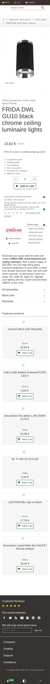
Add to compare (15, 239)
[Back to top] (41, 681)
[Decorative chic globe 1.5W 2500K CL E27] (25, 408)
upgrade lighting (35, 239)
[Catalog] (46, 648)
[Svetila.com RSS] (16, 618)
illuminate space (35, 236)
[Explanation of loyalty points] (44, 209)
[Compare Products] (25, 681)
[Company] (46, 641)
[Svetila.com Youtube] (22, 618)
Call (19, 2)
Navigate (31, 2)
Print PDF (15, 243)
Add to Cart (27, 353)
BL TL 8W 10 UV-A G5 (25, 458)
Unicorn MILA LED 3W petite (25, 329)
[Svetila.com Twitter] (11, 618)
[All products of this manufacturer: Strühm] (13, 230)
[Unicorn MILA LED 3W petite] (25, 322)
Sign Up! (38, 630)
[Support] (46, 655)
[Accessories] (44, 290)
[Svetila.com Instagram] (28, 618)
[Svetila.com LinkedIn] (34, 618)
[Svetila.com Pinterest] (40, 618)
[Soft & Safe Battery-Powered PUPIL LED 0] (25, 365)
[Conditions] (46, 661)
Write (7, 2)
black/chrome (34, 243)
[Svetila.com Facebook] (5, 618)
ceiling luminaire (35, 232)
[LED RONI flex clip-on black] (25, 495)
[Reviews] (44, 301)
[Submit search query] (43, 7)
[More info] (44, 295)
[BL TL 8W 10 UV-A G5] (25, 451)
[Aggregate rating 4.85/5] (11, 605)
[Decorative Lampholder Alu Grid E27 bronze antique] (25, 538)
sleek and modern (36, 229)
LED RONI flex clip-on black (25, 502)
